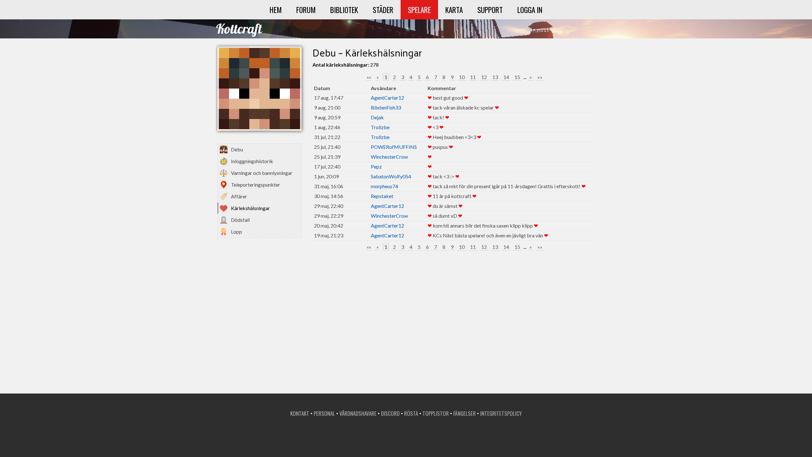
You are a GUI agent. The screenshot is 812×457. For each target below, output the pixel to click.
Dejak (377, 117)
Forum (306, 9)
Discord (390, 413)
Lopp (236, 231)
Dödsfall (240, 220)
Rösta (411, 413)
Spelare (419, 9)
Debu (237, 149)
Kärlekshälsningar (250, 208)
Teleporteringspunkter (255, 185)
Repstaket (382, 196)
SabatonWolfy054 (391, 176)
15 (517, 77)
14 (506, 77)
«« (369, 77)
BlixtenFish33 (386, 107)
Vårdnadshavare (358, 413)
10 (462, 77)
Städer (383, 9)
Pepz (376, 166)
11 (473, 77)
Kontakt (299, 413)
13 (495, 77)
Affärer (239, 196)
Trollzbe (380, 127)
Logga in (529, 9)
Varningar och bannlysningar (261, 173)
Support (490, 9)
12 (484, 77)
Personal (324, 413)
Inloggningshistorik (252, 161)
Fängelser (464, 413)
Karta (454, 9)
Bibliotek (344, 9)
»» (539, 77)
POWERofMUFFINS (394, 147)
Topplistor (435, 413)
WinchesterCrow (389, 157)
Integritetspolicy (501, 413)
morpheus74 (384, 186)
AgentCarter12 (387, 98)
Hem (276, 9)
